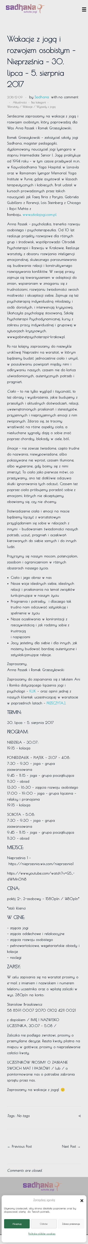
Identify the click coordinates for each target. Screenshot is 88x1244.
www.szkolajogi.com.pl (40, 215)
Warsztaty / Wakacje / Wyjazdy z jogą (31, 106)
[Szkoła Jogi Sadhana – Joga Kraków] (25, 8)
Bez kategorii (38, 102)
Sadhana (42, 97)
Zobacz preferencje (71, 1223)
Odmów (44, 1223)
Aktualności (20, 102)
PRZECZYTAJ (56, 703)
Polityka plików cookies (41, 1233)
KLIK (32, 691)
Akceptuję (16, 1223)
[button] (82, 1200)
